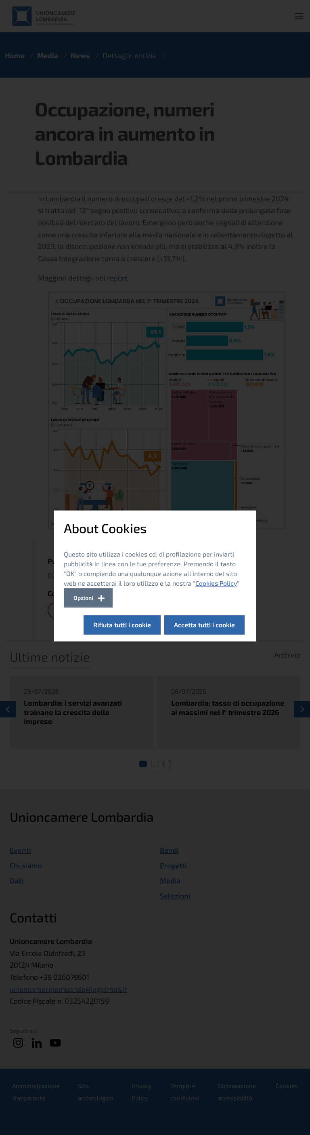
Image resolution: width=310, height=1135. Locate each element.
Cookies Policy (216, 583)
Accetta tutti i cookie (204, 625)
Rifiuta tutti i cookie (122, 625)
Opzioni (83, 597)
